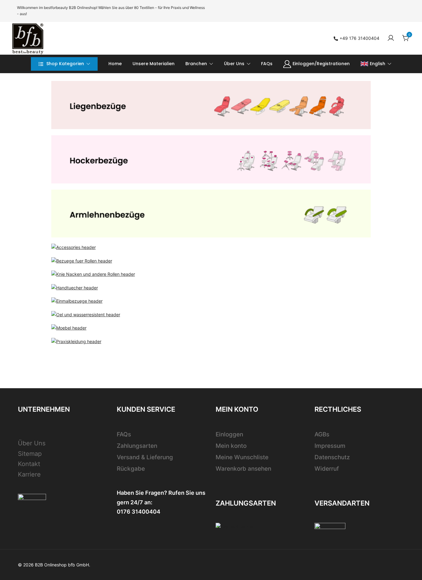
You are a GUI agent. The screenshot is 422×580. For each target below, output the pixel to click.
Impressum (329, 445)
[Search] (242, 38)
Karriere (29, 474)
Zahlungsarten (137, 445)
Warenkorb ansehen (243, 468)
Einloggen (229, 434)
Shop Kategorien (65, 64)
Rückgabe (131, 468)
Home (115, 64)
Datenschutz (332, 457)
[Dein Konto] (391, 38)
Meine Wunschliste (242, 457)
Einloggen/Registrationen (321, 64)
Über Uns (234, 64)
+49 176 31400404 (359, 38)
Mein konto (231, 445)
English (377, 64)
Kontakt (29, 464)
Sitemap (30, 453)
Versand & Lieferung (145, 457)
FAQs (266, 64)
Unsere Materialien (154, 64)
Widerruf (326, 468)
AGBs (321, 434)
